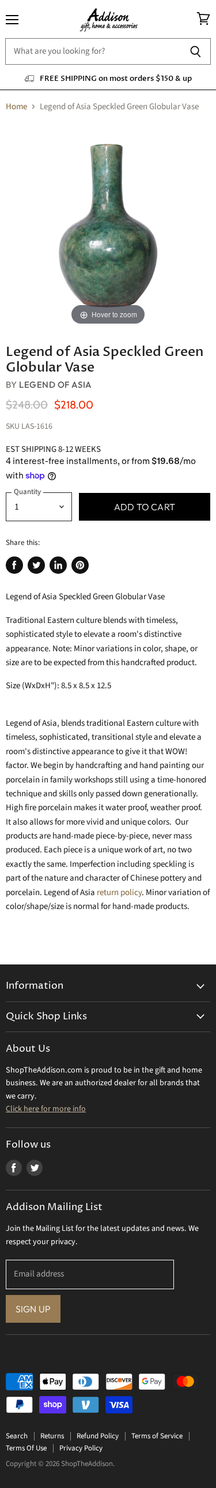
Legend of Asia (55, 384)
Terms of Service (157, 1436)
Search (17, 1436)
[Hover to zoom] (108, 225)
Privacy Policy (81, 1448)
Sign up (33, 1309)
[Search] (195, 51)
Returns (52, 1436)
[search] (92, 51)
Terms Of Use (26, 1448)
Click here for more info (46, 1109)
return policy (119, 892)
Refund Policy (98, 1436)
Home (16, 107)
